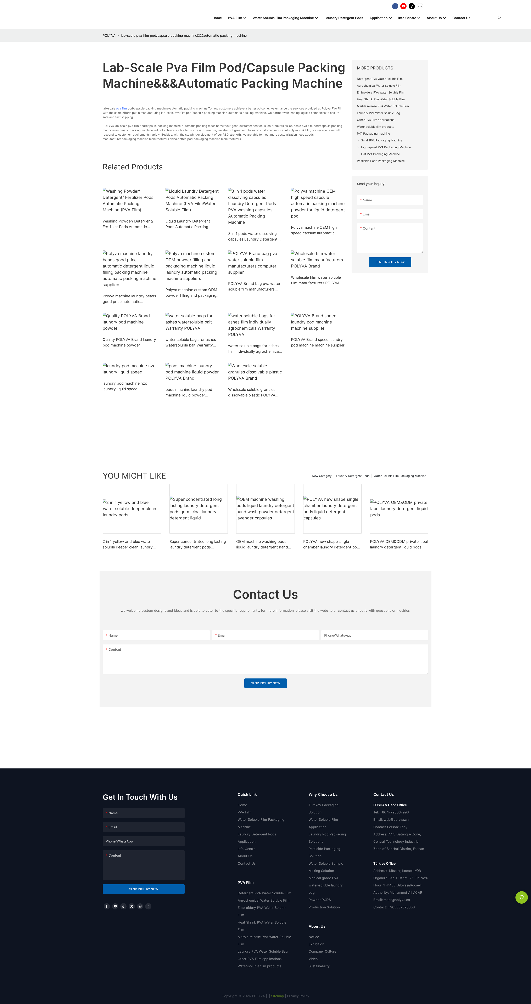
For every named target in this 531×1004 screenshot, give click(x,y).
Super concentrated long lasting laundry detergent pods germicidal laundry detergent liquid (197, 544)
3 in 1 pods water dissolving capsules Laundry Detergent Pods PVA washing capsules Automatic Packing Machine (253, 236)
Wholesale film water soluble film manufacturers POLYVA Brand (316, 280)
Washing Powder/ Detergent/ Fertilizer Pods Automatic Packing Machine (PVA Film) (128, 224)
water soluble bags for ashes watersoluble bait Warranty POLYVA (191, 342)
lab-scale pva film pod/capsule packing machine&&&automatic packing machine (184, 35)
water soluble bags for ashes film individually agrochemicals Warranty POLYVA (254, 349)
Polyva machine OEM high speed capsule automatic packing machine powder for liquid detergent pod (316, 230)
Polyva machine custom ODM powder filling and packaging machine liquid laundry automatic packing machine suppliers (191, 293)
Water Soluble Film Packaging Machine (400, 476)
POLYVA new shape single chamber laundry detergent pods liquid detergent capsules (332, 544)
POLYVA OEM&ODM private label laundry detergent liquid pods (399, 544)
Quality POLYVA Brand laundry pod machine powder (129, 342)
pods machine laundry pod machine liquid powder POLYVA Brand (189, 392)
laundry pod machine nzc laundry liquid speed (125, 386)
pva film (121, 108)
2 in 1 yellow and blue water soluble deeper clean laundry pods (128, 544)
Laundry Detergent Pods (352, 476)
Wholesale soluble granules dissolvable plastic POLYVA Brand (251, 392)
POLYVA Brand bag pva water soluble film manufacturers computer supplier (254, 286)
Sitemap (277, 996)
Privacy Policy (298, 996)
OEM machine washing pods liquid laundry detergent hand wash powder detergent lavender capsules (262, 544)
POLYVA (109, 35)
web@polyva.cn (396, 819)
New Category (322, 476)
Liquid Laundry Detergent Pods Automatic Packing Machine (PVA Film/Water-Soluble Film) (188, 224)
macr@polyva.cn (397, 900)
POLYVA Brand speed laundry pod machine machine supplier (318, 342)
